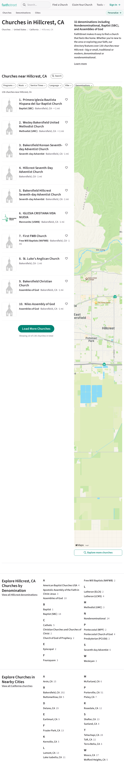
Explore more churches (100, 552)
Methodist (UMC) (93, 607)
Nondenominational (95, 618)
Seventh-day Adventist (96, 650)
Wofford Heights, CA (94, 760)
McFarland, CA (92, 681)
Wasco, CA (89, 755)
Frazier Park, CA (51, 730)
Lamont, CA (49, 753)
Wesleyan (89, 661)
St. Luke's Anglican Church (36, 264)
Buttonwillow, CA (52, 697)
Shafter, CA (90, 719)
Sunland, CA (90, 724)
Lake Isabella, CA (52, 757)
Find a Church (60, 5)
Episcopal (48, 649)
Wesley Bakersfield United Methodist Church (36, 128)
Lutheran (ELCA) (92, 592)
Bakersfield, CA (51, 692)
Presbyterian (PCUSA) (95, 639)
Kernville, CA (50, 742)
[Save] (66, 100)
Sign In (113, 5)
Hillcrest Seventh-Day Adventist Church (36, 173)
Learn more (80, 64)
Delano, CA (49, 708)
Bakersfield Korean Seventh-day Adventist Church (36, 150)
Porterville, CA (92, 692)
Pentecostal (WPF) (94, 630)
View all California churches (17, 686)
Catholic (47, 625)
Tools (100, 5)
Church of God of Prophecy (57, 638)
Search (58, 75)
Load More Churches (36, 328)
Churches (7, 12)
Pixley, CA (89, 697)
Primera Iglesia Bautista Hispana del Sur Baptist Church (36, 105)
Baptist (47, 609)
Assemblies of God (53, 598)
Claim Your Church (82, 5)
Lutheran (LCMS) (93, 596)
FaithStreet (9, 4)
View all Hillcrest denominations (19, 595)
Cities (37, 12)
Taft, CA (88, 739)
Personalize (114, 12)
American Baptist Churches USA (60, 585)
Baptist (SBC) (50, 614)
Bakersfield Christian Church (36, 286)
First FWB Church (36, 241)
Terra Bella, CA (92, 744)
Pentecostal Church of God (98, 634)
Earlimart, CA (50, 719)
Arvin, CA (47, 681)
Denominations (23, 12)
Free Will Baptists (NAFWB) (98, 580)
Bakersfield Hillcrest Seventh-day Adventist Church (36, 196)
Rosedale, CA (91, 708)
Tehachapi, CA (91, 735)
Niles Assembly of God (36, 309)
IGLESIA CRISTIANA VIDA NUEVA (36, 218)
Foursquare (49, 660)
